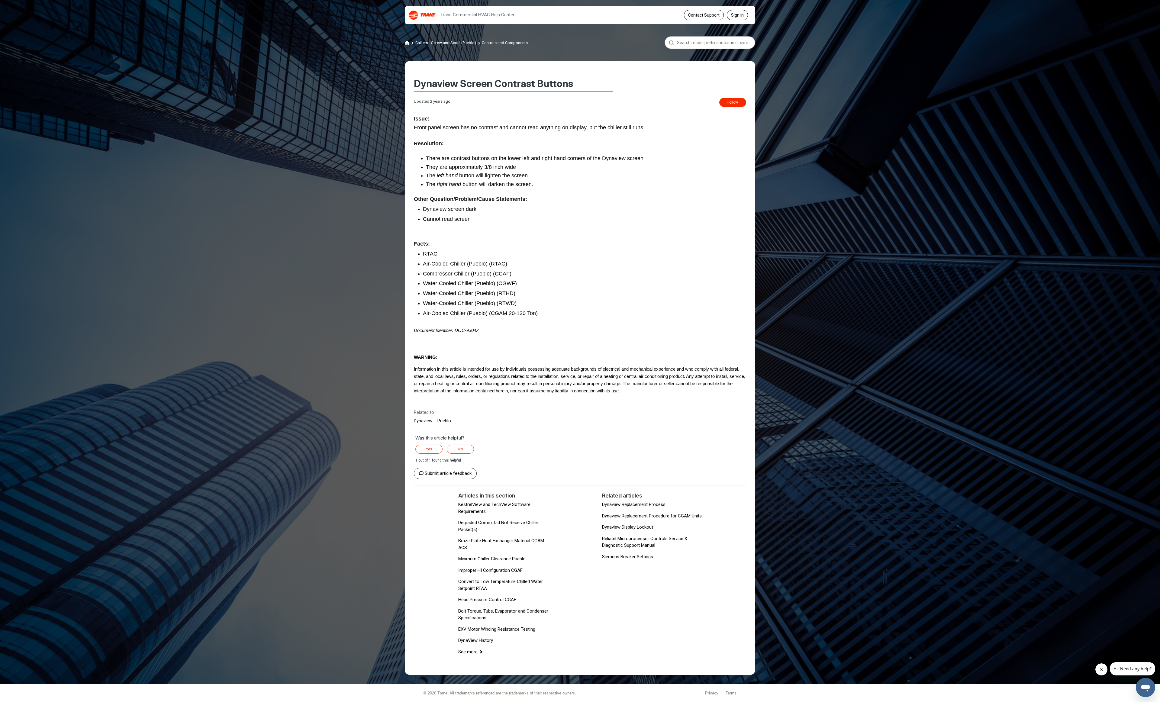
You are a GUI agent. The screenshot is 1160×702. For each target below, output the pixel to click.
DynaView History (475, 640)
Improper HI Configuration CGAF (490, 570)
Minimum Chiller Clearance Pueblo (492, 559)
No (460, 449)
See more (468, 652)
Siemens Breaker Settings (627, 556)
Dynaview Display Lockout (627, 527)
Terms (731, 693)
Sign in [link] (737, 15)
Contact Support (704, 15)
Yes (429, 449)
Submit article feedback (448, 473)
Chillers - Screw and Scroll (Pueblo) (445, 42)
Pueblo (444, 420)
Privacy (711, 693)
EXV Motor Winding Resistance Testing (496, 629)
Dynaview (423, 420)
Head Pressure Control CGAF (487, 599)
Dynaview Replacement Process (633, 504)
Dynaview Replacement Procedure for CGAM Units (652, 516)
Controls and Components (505, 42)
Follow (732, 102)
